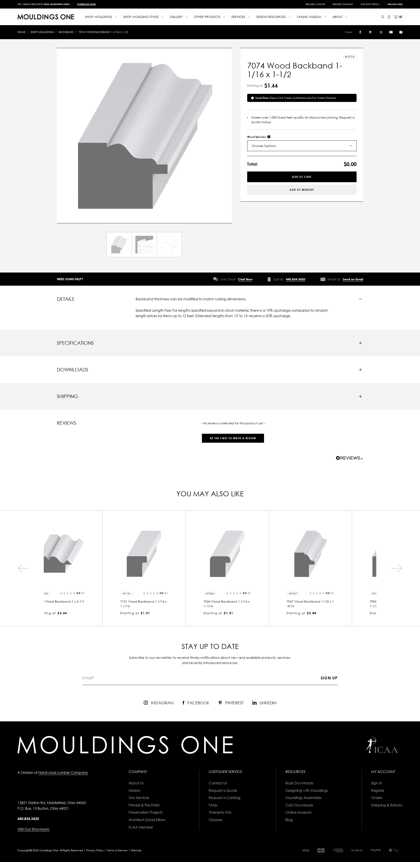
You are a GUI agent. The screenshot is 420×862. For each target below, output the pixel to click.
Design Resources (271, 17)
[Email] (391, 32)
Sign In (376, 783)
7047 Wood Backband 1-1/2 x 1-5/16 (251, 604)
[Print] (400, 32)
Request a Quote (315, 4)
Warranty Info (220, 812)
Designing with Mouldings (306, 790)
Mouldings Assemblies (303, 798)
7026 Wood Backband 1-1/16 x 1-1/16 (168, 604)
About (337, 17)
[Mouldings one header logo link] (46, 16)
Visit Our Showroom (33, 829)
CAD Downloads (299, 805)
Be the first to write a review (233, 438)
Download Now (86, 4)
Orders (376, 798)
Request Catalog (342, 4)
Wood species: (257, 136)
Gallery (177, 17)
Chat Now (245, 279)
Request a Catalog (224, 798)
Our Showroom (370, 4)
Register (377, 790)
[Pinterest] (370, 32)
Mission (134, 790)
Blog (289, 820)
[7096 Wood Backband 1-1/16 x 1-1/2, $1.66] (334, 553)
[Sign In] (389, 17)
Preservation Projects (146, 812)
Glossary (216, 820)
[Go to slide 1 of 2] (23, 568)
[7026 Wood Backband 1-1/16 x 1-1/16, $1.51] (168, 553)
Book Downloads (299, 783)
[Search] (382, 17)
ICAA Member (141, 827)
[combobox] (302, 145)
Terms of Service (117, 850)
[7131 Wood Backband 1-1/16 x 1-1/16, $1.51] (85, 553)
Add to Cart (302, 176)
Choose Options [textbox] (264, 146)
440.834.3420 (295, 279)
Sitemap (136, 850)
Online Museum (298, 812)
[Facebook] (360, 32)
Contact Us (218, 783)
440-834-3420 (395, 4)
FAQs (213, 805)
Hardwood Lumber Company (63, 772)
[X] (381, 32)
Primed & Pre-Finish (144, 805)
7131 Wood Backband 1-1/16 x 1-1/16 (85, 604)
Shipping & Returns (386, 805)
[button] (233, 436)
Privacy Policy (94, 850)
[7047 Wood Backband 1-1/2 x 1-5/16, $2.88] (251, 553)
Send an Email (353, 279)
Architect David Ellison (147, 820)
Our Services (139, 798)
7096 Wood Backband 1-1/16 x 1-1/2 (334, 604)
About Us (136, 783)
